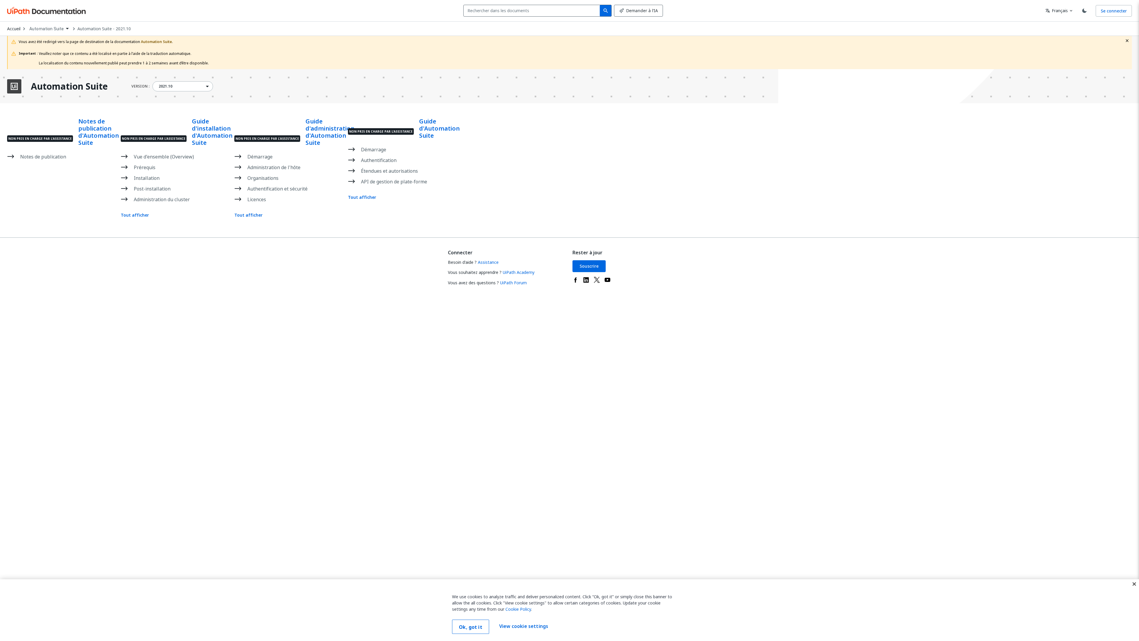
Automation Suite (69, 86)
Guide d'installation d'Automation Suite (212, 132)
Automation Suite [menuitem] (46, 28)
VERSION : (140, 86)
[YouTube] (607, 280)
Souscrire (589, 266)
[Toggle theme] (1084, 11)
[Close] (1134, 584)
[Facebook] (575, 280)
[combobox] (533, 10)
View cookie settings (523, 626)
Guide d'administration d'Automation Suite (330, 132)
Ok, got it (470, 627)
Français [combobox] (1056, 10)
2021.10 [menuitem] (165, 86)
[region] (569, 610)
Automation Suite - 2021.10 (104, 29)
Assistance (488, 262)
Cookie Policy (518, 609)
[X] (597, 280)
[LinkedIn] (586, 280)
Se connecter (1114, 11)
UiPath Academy (518, 272)
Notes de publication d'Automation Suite (98, 132)
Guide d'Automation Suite (439, 128)
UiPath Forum (513, 283)
